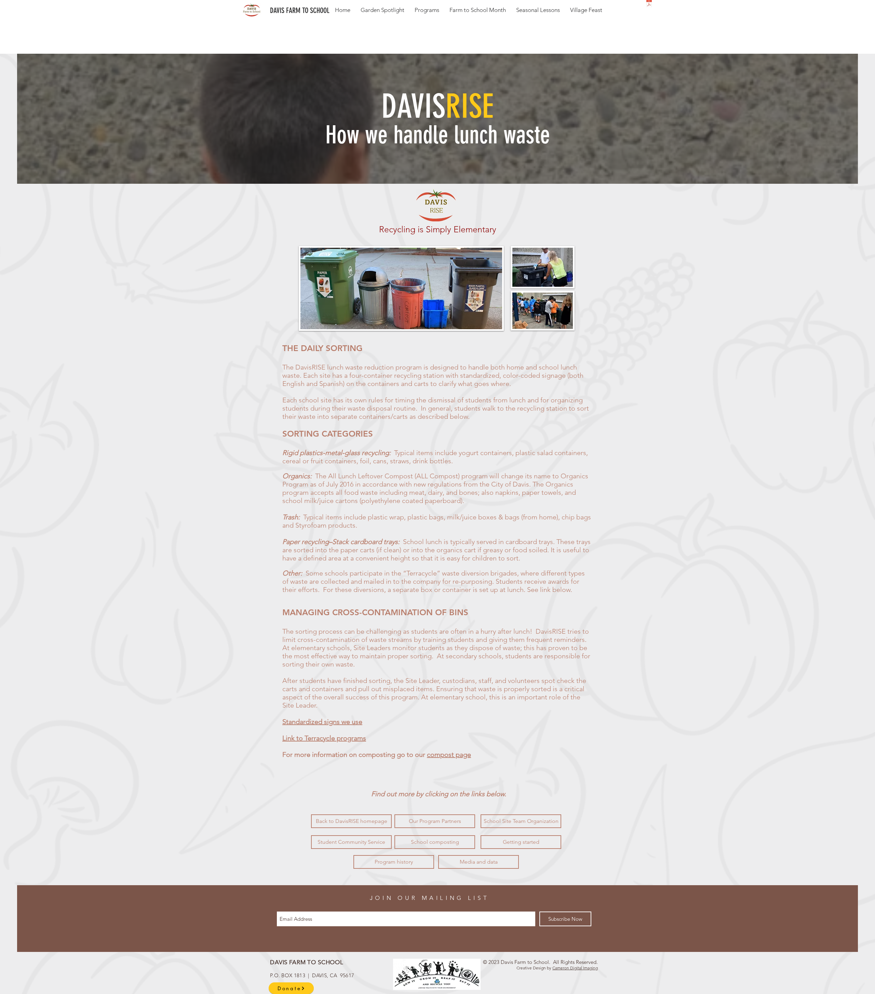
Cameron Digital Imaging (575, 967)
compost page (449, 754)
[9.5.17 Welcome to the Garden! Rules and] (649, 4)
